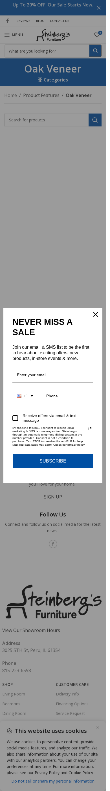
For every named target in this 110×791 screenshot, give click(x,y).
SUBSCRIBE (52, 461)
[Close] (95, 314)
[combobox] (25, 396)
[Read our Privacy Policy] (90, 428)
